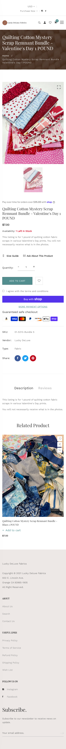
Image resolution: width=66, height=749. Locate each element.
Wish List (7, 670)
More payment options (33, 306)
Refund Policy (10, 655)
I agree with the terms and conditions (27, 291)
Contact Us (8, 621)
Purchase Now (27, 11)
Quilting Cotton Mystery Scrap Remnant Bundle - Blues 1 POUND (29, 522)
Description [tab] (23, 388)
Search (6, 613)
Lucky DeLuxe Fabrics (14, 563)
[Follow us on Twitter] (25, 358)
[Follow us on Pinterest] (33, 358)
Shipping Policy (10, 662)
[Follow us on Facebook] (18, 358)
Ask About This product (40, 255)
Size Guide (12, 255)
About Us (7, 606)
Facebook (12, 696)
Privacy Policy (9, 640)
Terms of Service (11, 647)
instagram (12, 689)
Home (5, 55)
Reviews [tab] (45, 388)
